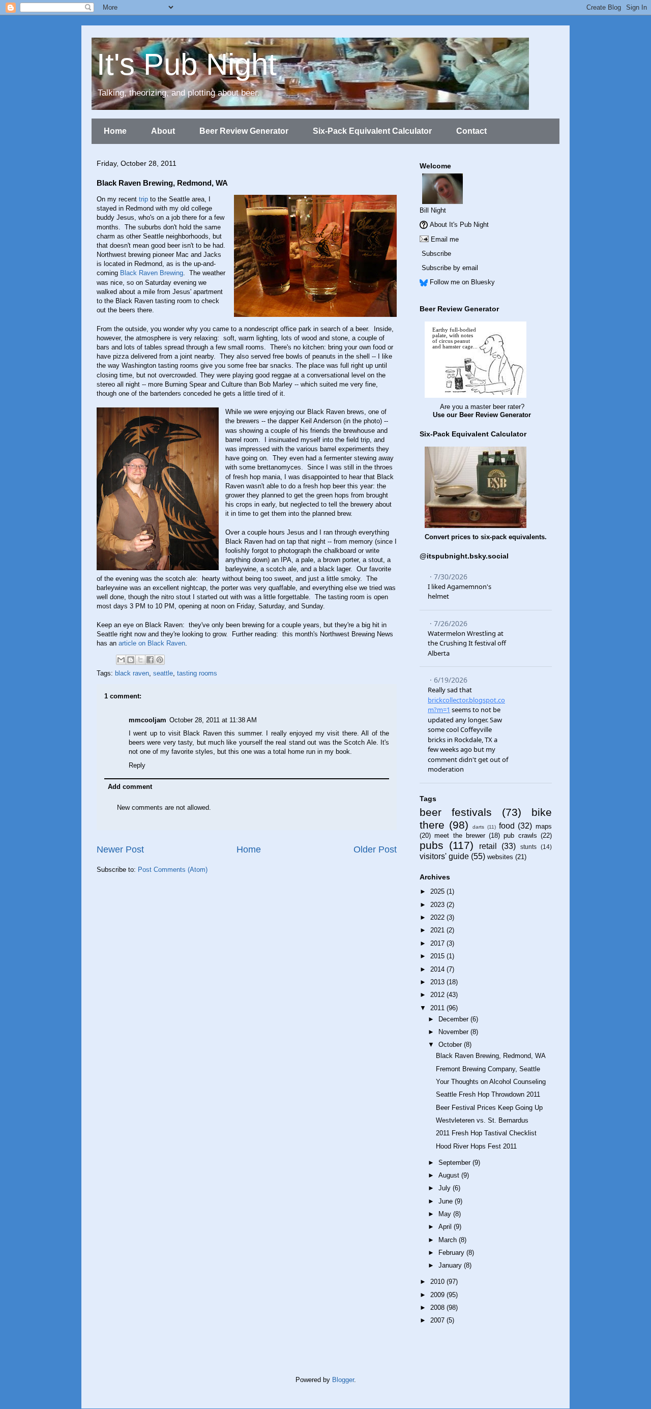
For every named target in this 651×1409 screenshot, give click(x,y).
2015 (438, 956)
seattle (163, 673)
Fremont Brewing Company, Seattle (488, 1069)
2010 (438, 1281)
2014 (438, 969)
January (451, 1265)
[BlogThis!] (131, 660)
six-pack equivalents (513, 537)
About (163, 131)
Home (115, 131)
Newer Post (120, 849)
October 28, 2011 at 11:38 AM (213, 720)
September (455, 1162)
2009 (438, 1295)
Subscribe (436, 253)
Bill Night (433, 210)
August (449, 1175)
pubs (431, 845)
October (451, 1044)
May (445, 1214)
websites (500, 857)
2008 (438, 1307)
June (446, 1201)
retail (488, 846)
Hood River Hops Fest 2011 (476, 1146)
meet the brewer (459, 835)
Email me (445, 239)
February (452, 1252)
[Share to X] (140, 660)
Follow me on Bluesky (462, 282)
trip (143, 199)
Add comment (130, 786)
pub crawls (520, 835)
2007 (438, 1320)
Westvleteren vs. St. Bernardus (482, 1120)
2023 (438, 904)
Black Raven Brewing (151, 273)
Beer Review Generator (243, 131)
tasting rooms (197, 673)
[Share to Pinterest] (160, 660)
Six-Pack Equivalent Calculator (372, 131)
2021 (438, 930)
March (448, 1240)
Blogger (343, 1380)
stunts (528, 846)
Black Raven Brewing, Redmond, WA (491, 1056)
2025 (438, 891)
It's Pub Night (187, 64)
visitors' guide (444, 856)
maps (544, 826)
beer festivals (456, 812)
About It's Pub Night (459, 224)
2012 (438, 995)
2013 (438, 982)
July (445, 1188)
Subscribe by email (450, 268)
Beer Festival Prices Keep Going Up (489, 1107)
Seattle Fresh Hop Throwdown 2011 (488, 1094)
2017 (438, 943)
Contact (471, 131)
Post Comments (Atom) (173, 869)
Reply (137, 765)
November (454, 1032)
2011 (438, 1008)
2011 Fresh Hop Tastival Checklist (486, 1133)
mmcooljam (147, 720)
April (446, 1226)
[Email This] (121, 660)
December (454, 1019)
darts (478, 827)
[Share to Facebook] (150, 660)
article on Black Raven (152, 643)
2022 (438, 917)
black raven (132, 673)
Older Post (375, 849)
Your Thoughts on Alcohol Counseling (491, 1081)
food (507, 825)
